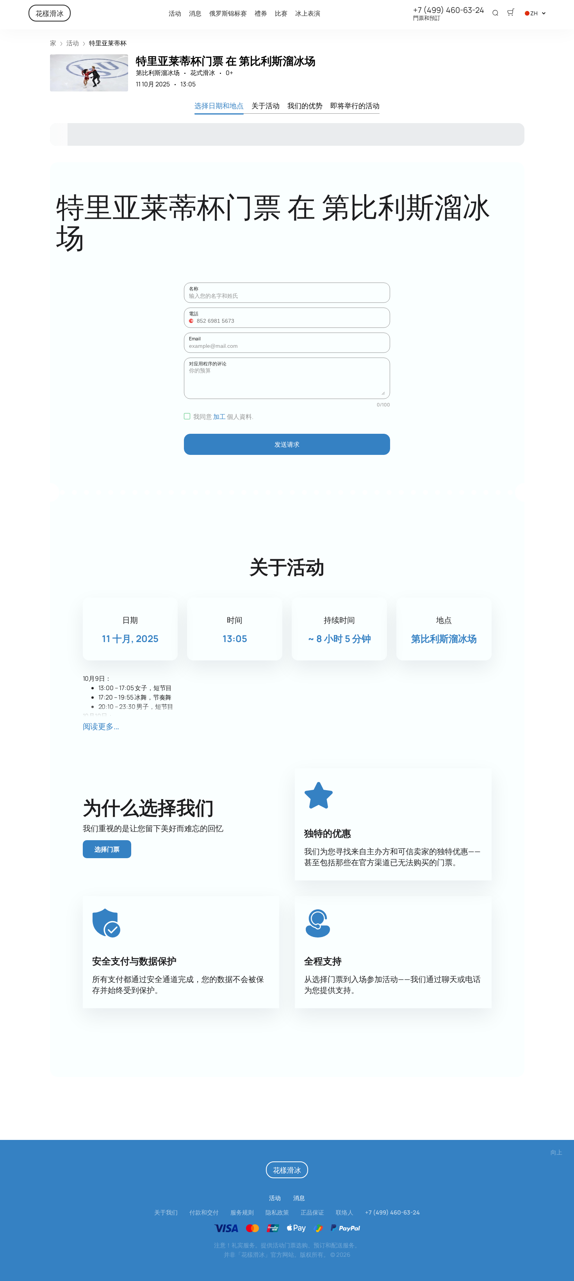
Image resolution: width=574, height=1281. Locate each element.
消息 (195, 13)
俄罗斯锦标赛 (228, 13)
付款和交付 (204, 1212)
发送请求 (287, 444)
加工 (219, 416)
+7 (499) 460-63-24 (448, 10)
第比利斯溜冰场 (158, 72)
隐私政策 (277, 1212)
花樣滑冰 (50, 13)
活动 (175, 13)
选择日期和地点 (219, 105)
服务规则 (242, 1212)
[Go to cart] (511, 13)
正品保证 (312, 1212)
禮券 (261, 13)
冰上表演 (307, 13)
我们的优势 (305, 105)
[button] (192, 321)
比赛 (281, 13)
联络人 (344, 1212)
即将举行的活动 (355, 105)
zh (534, 13)
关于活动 (265, 105)
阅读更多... (101, 726)
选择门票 (106, 849)
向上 (556, 1152)
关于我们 (166, 1212)
